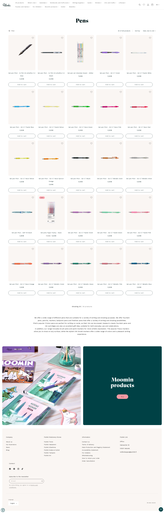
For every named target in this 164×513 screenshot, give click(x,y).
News (8, 447)
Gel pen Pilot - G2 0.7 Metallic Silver (139, 178)
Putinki (154, 502)
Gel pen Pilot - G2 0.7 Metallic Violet (51, 284)
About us (9, 442)
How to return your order (91, 458)
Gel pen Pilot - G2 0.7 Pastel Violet (80, 232)
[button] (32, 3)
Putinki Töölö (48, 442)
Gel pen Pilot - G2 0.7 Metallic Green (80, 284)
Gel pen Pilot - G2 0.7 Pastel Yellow (51, 127)
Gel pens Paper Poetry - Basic (51, 232)
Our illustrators (11, 444)
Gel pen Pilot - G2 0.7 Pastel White (139, 73)
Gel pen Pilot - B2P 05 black (22, 232)
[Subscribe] (42, 481)
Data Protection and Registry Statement (96, 447)
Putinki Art (47, 455)
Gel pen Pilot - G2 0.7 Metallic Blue (139, 284)
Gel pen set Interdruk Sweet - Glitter (80, 73)
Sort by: (137, 31)
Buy (122, 397)
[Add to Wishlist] (32, 38)
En (157, 4)
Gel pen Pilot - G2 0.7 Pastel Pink (139, 232)
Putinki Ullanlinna (50, 447)
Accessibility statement (90, 450)
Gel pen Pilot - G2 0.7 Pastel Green (109, 232)
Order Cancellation (88, 461)
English (12, 503)
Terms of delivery (88, 444)
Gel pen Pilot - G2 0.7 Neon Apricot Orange (51, 180)
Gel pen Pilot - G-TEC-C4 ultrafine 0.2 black (51, 74)
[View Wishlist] (144, 5)
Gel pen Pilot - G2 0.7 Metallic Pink (109, 284)
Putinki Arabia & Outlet (52, 450)
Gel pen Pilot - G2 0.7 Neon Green (81, 127)
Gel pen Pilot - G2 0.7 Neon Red (139, 127)
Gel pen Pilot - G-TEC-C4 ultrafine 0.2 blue (21, 74)
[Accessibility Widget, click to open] (3, 510)
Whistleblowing (87, 455)
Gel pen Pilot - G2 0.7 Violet (110, 73)
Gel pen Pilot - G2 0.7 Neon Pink (109, 127)
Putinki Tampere (49, 453)
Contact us (86, 442)
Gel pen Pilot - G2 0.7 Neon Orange (21, 284)
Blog (7, 450)
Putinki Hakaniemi (50, 444)
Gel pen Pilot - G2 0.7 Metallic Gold (109, 178)
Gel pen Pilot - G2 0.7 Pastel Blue (22, 127)
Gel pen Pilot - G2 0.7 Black (80, 178)
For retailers (86, 453)
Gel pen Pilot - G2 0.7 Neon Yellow (22, 178)
